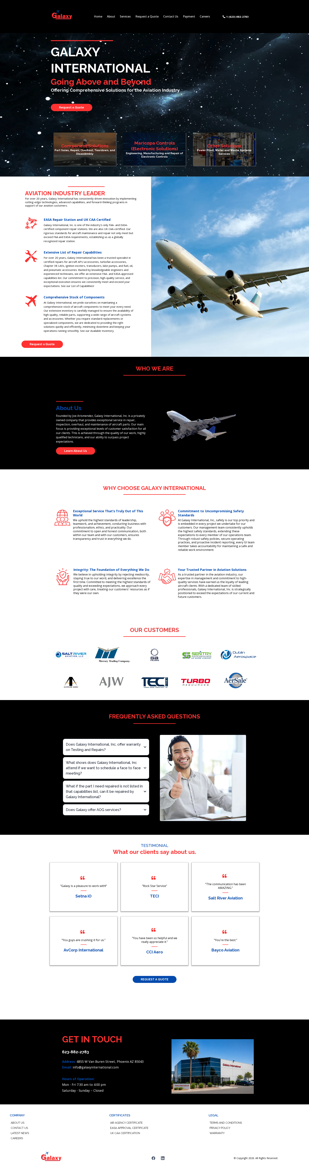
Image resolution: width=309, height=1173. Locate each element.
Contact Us (170, 16)
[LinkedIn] (162, 1158)
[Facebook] (153, 1158)
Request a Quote (147, 16)
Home (98, 16)
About (111, 16)
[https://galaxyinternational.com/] (62, 16)
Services (125, 16)
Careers (205, 16)
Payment (189, 16)
